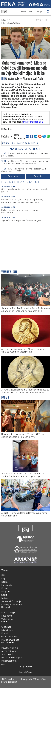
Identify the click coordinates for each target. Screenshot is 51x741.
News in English (9, 612)
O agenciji (6, 627)
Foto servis (6, 615)
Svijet (4, 578)
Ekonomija (6, 585)
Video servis (7, 619)
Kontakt (5, 633)
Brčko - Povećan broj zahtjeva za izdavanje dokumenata (20, 211)
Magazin (5, 591)
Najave (4, 598)
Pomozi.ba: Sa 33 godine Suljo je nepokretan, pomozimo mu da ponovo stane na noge (22, 200)
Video (31, 11)
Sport (4, 595)
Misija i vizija (7, 630)
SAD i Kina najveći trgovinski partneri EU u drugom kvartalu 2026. (23, 170)
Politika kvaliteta (9, 647)
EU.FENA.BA (25, 672)
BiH (3, 575)
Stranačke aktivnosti (11, 604)
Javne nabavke (8, 651)
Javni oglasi (7, 654)
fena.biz (38, 176)
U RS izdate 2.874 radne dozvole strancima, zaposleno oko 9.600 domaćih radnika (24, 162)
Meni (4, 12)
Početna (5, 136)
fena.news (13, 176)
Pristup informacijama (12, 657)
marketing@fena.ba (33, 122)
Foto (23, 11)
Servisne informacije (11, 601)
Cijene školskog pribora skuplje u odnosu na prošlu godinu (24, 154)
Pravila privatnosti (10, 640)
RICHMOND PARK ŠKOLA (25, 143)
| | (20, 182)
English (40, 11)
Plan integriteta (8, 661)
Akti (3, 664)
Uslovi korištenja (9, 636)
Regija (4, 582)
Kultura (5, 588)
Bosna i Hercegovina (10, 21)
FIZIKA (5, 143)
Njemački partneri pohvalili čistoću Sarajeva (21, 220)
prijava (47, 5)
